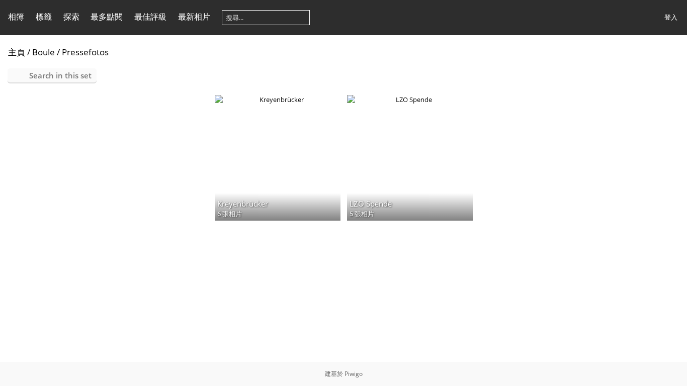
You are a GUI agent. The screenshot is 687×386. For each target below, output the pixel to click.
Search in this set (60, 75)
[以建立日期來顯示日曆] (675, 51)
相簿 (16, 16)
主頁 (16, 52)
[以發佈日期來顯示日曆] (659, 51)
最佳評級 (150, 16)
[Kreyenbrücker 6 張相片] (277, 99)
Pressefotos (85, 52)
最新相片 (194, 16)
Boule (43, 52)
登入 (670, 17)
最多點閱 (107, 16)
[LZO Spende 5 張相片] (410, 99)
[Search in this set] (642, 51)
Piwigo (354, 373)
